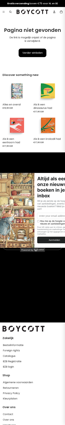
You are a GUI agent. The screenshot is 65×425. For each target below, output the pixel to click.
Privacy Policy (11, 393)
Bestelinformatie (13, 345)
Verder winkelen (32, 53)
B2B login (8, 367)
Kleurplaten (10, 398)
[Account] (54, 11)
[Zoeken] (10, 11)
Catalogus (9, 356)
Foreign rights (11, 350)
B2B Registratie (12, 361)
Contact (8, 414)
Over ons (8, 420)
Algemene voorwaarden (18, 382)
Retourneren (11, 388)
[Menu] (3, 11)
